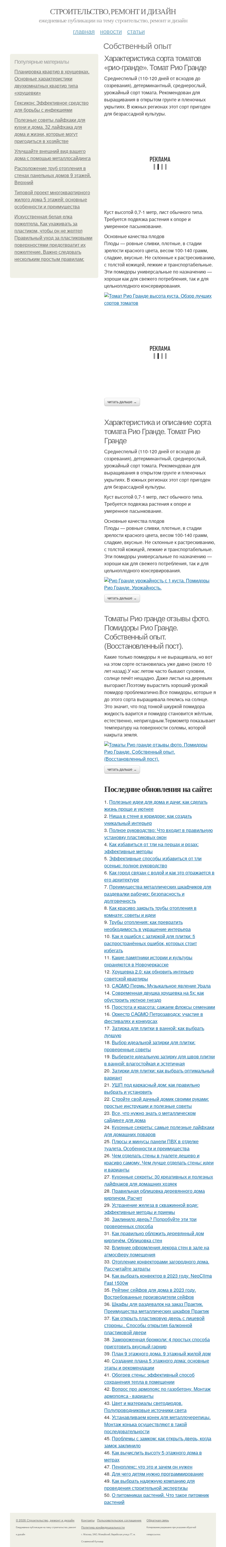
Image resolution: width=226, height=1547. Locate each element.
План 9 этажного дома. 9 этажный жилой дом (161, 1353)
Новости (111, 31)
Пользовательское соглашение (119, 1520)
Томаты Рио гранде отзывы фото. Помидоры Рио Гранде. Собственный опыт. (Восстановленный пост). (157, 632)
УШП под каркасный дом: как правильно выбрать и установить (152, 1088)
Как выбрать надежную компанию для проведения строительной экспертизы (149, 1484)
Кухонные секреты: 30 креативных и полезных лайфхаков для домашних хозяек (158, 1180)
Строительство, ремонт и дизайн (113, 11)
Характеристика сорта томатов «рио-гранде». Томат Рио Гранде (155, 63)
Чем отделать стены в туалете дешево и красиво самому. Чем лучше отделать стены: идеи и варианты (159, 1162)
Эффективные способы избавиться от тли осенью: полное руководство (153, 862)
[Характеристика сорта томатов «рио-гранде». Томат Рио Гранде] (160, 299)
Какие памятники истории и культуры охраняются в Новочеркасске (148, 961)
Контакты (87, 1520)
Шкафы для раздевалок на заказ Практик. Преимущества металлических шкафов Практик (156, 1307)
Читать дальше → (122, 402)
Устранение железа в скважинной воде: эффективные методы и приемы (151, 1208)
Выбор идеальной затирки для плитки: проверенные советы (149, 1046)
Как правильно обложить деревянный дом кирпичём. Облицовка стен (154, 1237)
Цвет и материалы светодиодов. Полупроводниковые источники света (145, 1406)
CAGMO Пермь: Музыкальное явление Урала (161, 985)
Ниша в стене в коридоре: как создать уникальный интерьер (148, 819)
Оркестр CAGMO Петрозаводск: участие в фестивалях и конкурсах (153, 1017)
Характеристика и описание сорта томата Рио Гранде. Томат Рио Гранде (157, 431)
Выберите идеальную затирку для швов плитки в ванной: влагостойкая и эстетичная (159, 1060)
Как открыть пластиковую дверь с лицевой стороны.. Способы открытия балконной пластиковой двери (154, 1325)
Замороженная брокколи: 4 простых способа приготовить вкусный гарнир (157, 1343)
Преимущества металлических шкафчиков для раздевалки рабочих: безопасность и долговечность (157, 893)
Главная (84, 31)
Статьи (136, 31)
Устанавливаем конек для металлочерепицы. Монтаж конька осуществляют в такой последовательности (157, 1424)
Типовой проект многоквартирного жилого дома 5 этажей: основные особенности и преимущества (52, 199)
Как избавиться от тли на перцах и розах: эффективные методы (151, 848)
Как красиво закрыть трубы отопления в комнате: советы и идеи (150, 911)
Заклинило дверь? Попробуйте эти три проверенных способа (150, 1223)
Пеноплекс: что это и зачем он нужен (152, 1466)
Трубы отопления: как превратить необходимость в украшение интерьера (147, 926)
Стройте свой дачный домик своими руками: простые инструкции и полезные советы (156, 1102)
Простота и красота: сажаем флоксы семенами (163, 1007)
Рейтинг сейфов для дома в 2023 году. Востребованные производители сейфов (150, 1293)
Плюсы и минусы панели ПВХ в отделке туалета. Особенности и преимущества (151, 1145)
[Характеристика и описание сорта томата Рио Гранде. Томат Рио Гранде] (160, 584)
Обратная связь (158, 1520)
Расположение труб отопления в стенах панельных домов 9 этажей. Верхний (52, 175)
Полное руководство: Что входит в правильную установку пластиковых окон (158, 834)
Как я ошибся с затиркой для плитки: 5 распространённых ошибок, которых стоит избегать (150, 943)
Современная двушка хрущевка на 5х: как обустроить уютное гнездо (154, 996)
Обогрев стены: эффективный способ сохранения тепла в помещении (149, 1378)
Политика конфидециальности (103, 1527)
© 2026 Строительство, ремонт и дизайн (45, 1520)
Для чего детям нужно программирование (158, 1473)
